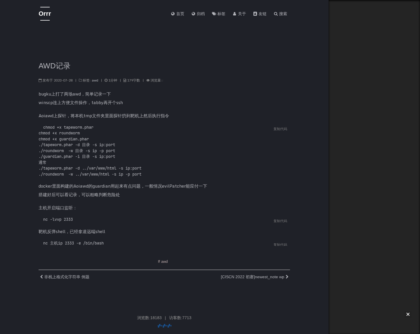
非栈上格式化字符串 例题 (66, 277)
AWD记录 (55, 65)
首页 (179, 13)
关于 (241, 13)
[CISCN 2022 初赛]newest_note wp (252, 277)
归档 (200, 13)
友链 (262, 13)
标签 (220, 13)
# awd (163, 261)
